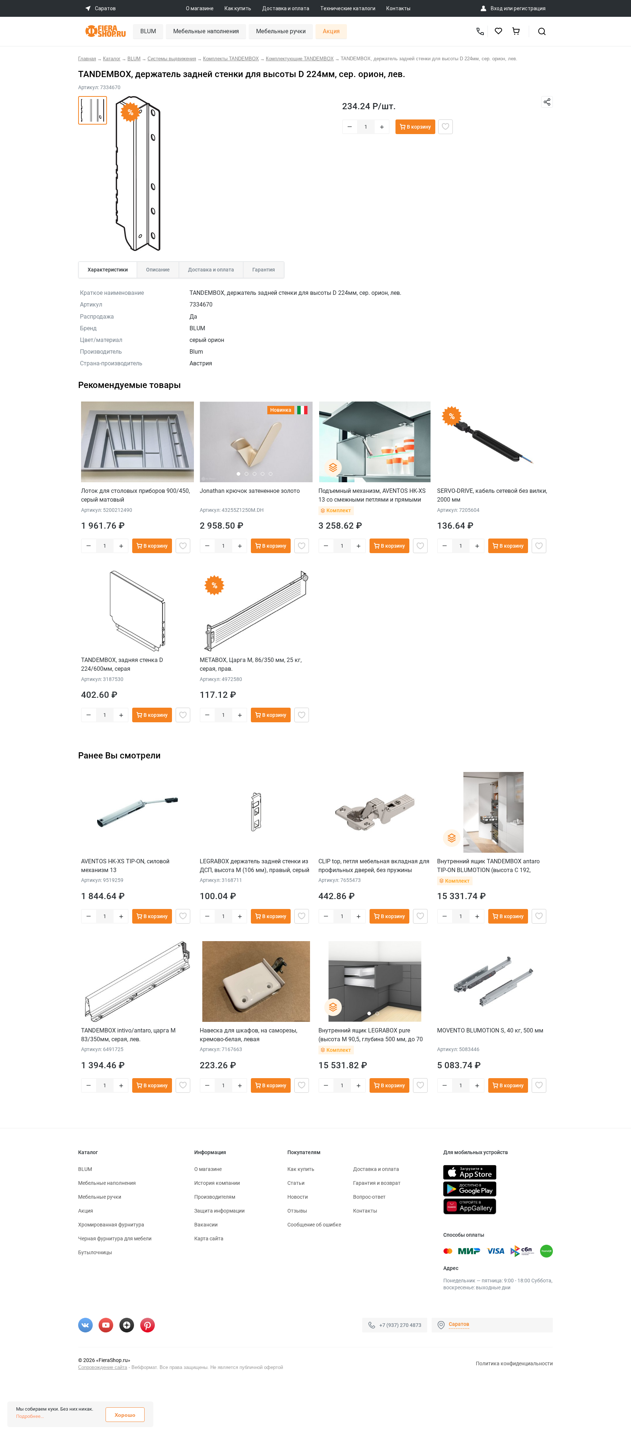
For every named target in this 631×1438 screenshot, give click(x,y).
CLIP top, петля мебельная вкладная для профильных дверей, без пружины (373, 866)
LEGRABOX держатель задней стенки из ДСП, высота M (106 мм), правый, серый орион (254, 866)
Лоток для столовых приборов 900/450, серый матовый (135, 495)
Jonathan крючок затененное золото (250, 490)
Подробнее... (30, 1416)
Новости (297, 1197)
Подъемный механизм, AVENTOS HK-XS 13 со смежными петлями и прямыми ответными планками (372, 495)
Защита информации (219, 1211)
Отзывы (297, 1211)
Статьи (296, 1183)
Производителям (214, 1197)
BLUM (148, 31)
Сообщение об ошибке (314, 1225)
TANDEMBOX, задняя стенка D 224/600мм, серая (122, 664)
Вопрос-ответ (369, 1197)
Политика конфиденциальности (514, 1363)
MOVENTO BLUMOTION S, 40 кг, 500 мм (490, 1030)
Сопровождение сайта (102, 1367)
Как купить (238, 8)
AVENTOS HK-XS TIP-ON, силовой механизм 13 (125, 866)
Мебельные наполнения (206, 31)
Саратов (459, 1324)
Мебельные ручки (281, 31)
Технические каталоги (347, 8)
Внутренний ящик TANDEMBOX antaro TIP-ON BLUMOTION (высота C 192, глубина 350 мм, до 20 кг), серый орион (491, 866)
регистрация (530, 8)
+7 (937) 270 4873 (400, 1325)
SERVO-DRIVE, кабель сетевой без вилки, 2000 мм (492, 495)
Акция (331, 31)
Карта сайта (208, 1238)
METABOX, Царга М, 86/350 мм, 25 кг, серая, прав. (251, 664)
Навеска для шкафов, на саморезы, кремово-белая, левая (248, 1035)
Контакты (398, 8)
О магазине (200, 8)
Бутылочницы (95, 1252)
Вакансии (206, 1225)
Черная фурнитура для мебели (115, 1238)
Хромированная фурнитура (111, 1225)
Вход (497, 8)
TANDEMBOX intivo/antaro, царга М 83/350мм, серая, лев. (128, 1035)
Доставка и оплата (285, 8)
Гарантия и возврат (377, 1183)
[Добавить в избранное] (445, 126)
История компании (217, 1183)
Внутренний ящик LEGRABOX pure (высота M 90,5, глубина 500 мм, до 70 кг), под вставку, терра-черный (370, 1035)
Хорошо (125, 1415)
